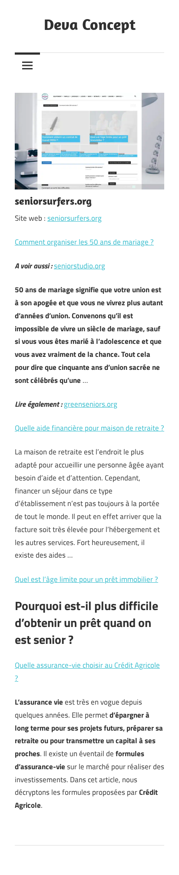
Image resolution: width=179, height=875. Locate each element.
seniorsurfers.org (74, 218)
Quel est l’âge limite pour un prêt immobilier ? (86, 579)
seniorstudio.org (79, 265)
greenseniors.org (90, 404)
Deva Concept (90, 24)
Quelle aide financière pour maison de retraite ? (89, 428)
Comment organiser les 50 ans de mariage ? (84, 242)
